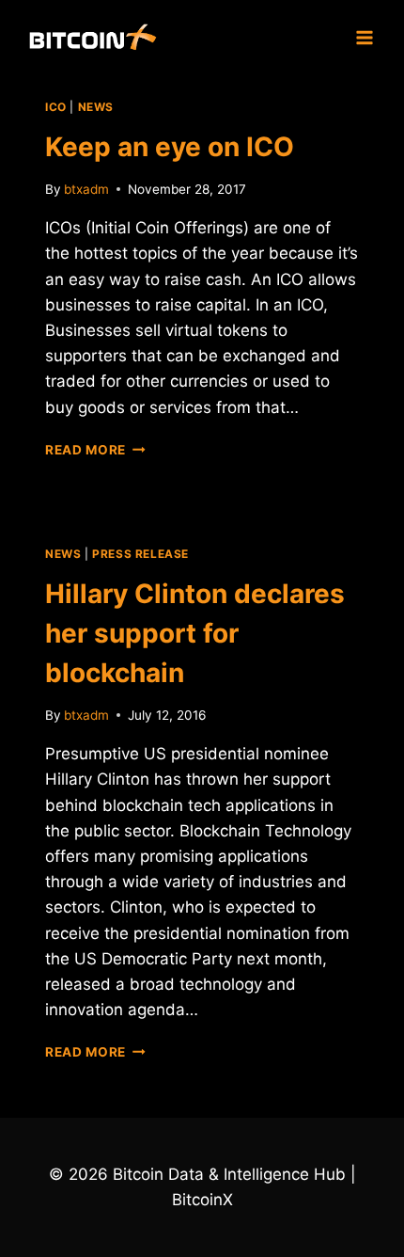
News (96, 107)
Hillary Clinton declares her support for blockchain (195, 633)
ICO (56, 107)
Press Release (140, 554)
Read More (95, 449)
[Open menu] (364, 37)
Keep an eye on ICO (169, 147)
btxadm (86, 189)
